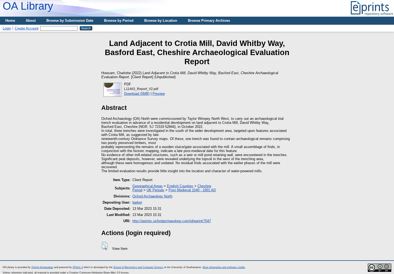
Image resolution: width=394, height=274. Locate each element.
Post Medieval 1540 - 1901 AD (192, 190)
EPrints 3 (78, 267)
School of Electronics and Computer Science (138, 267)
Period (137, 190)
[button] (104, 246)
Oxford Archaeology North (152, 196)
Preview (159, 94)
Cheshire (204, 186)
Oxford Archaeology (42, 267)
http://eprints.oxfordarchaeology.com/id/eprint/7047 (171, 221)
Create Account (27, 28)
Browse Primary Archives (209, 21)
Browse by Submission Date (69, 21)
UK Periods (155, 190)
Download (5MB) (137, 94)
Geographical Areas (147, 186)
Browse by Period (118, 21)
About (31, 21)
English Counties (180, 186)
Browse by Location (160, 21)
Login (7, 28)
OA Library (28, 6)
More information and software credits (224, 267)
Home (10, 21)
